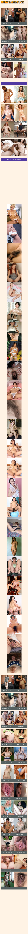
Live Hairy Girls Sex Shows (14, 83)
